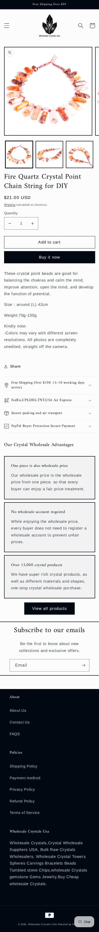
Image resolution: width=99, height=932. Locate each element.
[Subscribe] (83, 665)
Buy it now (49, 257)
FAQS (15, 734)
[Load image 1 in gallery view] (19, 154)
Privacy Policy (22, 789)
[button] (6, 25)
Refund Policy (22, 801)
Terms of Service (25, 813)
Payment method (25, 778)
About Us (18, 710)
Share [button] (15, 366)
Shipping (9, 204)
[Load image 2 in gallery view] (49, 154)
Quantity (11, 213)
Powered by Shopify (69, 924)
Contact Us (20, 722)
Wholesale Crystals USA (42, 924)
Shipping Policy (23, 766)
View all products (49, 608)
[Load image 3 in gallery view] (79, 154)
